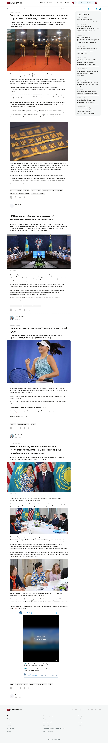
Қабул (50, 684)
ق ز (93, 2)
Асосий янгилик (16, 190)
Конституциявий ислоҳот (48, 9)
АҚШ (12, 684)
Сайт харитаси (83, 719)
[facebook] (84, 709)
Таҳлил (67, 2)
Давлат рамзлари (48, 725)
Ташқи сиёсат (35, 190)
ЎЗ (96, 2)
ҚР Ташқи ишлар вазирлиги (19, 193)
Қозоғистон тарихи (38, 193)
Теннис (12, 424)
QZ (82, 2)
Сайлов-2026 (60, 9)
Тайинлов (20, 9)
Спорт (33, 424)
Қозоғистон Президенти (32, 306)
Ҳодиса (26, 9)
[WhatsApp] (15, 197)
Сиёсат (9, 722)
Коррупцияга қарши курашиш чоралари (54, 728)
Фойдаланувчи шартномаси (51, 719)
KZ (79, 2)
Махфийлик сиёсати (48, 722)
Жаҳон (9, 731)
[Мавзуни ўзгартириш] (74, 2)
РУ (85, 2)
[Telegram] (20, 197)
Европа (26, 190)
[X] (29, 197)
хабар (16, 413)
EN (87, 2)
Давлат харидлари (48, 731)
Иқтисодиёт (10, 728)
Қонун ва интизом (35, 9)
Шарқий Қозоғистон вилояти (52, 190)
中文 (90, 2)
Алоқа (80, 722)
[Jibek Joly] (91, 9)
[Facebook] (24, 197)
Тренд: (9, 8)
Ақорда (14, 9)
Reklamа (81, 725)
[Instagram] (11, 197)
